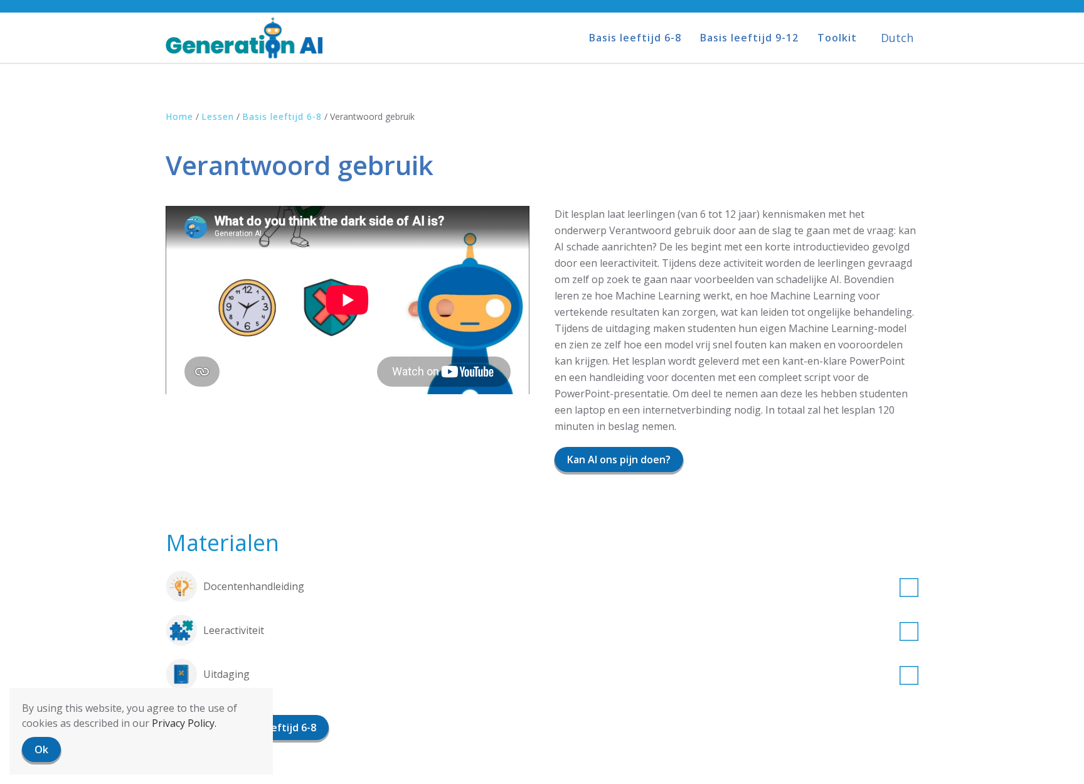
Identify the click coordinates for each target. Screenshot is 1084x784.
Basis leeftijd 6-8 (635, 38)
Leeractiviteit (233, 630)
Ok (41, 749)
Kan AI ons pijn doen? (619, 459)
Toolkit (837, 38)
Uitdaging (226, 674)
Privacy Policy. (184, 723)
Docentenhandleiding (253, 586)
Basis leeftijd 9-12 (749, 38)
